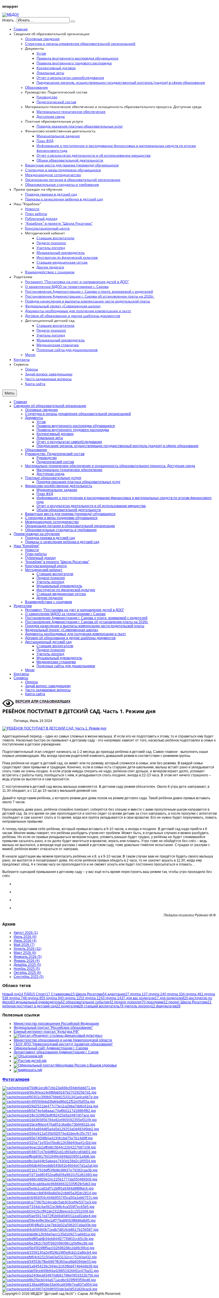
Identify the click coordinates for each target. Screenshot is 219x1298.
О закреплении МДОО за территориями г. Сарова (65, 614)
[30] (48, 1102)
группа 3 (176, 994)
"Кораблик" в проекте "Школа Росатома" (57, 562)
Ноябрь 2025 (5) (27, 969)
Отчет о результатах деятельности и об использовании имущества (91, 506)
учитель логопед (139, 1006)
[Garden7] (50, 1271)
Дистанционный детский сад (48, 642)
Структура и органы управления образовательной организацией (78, 414)
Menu (10, 393)
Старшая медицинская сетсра (61, 594)
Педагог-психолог (50, 578)
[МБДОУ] (10, 15)
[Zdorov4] (50, 1166)
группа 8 (36, 998)
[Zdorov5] (48, 1157)
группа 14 (115, 998)
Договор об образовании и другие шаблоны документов (70, 638)
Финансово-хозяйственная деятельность (58, 486)
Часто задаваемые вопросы (48, 690)
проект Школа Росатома (190, 1002)
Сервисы (21, 678)
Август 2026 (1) (26, 933)
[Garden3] (49, 1257)
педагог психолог (130, 1002)
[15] (49, 1234)
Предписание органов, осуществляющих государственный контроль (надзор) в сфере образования (117, 446)
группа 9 (55, 998)
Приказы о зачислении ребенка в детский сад (62, 542)
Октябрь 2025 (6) (27, 973)
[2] (49, 1216)
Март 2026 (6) (25, 953)
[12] (50, 1285)
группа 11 (74, 998)
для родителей (174, 998)
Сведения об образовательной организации (50, 406)
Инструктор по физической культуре (65, 590)
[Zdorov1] (50, 1129)
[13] (49, 1221)
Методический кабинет (43, 570)
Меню (30, 670)
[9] (49, 1193)
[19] (48, 1239)
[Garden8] (50, 1275)
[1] (49, 1147)
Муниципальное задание (56, 490)
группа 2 (157, 994)
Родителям (23, 606)
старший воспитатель (103, 1006)
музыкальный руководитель (40, 1002)
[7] (48, 1115)
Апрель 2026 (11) (27, 949)
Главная (20, 402)
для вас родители (142, 998)
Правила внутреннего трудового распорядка (72, 430)
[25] (49, 1088)
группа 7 (18, 998)
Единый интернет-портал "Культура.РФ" (46, 1032)
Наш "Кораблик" (26, 546)
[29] (47, 1243)
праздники (157, 1002)
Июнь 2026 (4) (25, 941)
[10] (49, 1184)
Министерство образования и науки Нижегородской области (63, 1040)
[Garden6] (49, 1253)
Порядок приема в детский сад (50, 538)
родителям (72, 1006)
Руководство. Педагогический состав (54, 454)
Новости (32, 550)
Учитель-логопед (50, 582)
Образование (36, 450)
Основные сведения (41, 410)
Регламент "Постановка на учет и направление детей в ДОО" (74, 610)
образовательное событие (89, 1002)
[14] (49, 1225)
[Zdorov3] (50, 1230)
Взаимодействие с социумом (48, 602)
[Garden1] (50, 1097)
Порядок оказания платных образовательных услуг (78, 482)
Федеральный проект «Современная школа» (61, 630)
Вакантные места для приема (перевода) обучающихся (70, 514)
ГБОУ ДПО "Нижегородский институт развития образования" (63, 1044)
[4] (50, 1170)
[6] (49, 1120)
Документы (34, 418)
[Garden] (50, 1175)
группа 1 (139, 994)
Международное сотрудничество (52, 522)
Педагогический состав (55, 462)
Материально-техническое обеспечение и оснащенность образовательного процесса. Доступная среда (110, 466)
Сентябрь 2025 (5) (29, 977)
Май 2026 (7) (24, 945)
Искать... (9, 20)
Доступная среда (50, 474)
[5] (49, 1289)
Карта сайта (35, 694)
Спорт (43, 994)
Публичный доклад (40, 558)
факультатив (168, 1006)
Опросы (31, 682)
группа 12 (95, 998)
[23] (50, 1266)
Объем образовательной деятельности (68, 510)
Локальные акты (49, 438)
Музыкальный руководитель (59, 586)
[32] (50, 1106)
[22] (49, 1152)
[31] (49, 1262)
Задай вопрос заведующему (48, 686)
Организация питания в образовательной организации (70, 526)
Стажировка (63, 994)
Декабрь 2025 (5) (27, 965)
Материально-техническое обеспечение (69, 470)
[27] (49, 1179)
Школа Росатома (91, 994)
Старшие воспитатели (54, 574)
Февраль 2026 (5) (28, 957)
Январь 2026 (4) (27, 961)
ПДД (29, 994)
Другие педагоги (49, 598)
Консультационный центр (46, 566)
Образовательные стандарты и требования (61, 530)
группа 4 (194, 994)
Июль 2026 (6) (25, 937)
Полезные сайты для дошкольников (65, 666)
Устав (41, 422)
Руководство (46, 458)
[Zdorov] (49, 1134)
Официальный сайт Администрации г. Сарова (51, 1048)
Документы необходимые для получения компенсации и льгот (75, 634)
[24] (49, 1092)
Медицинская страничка (56, 662)
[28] (47, 1138)
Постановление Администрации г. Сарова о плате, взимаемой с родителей (86, 618)
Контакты (21, 674)
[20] (48, 1189)
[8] (48, 1211)
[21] (49, 1143)
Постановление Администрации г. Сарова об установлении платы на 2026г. (86, 622)
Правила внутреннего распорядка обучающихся (75, 426)
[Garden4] (48, 1124)
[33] (49, 1111)
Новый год (12, 994)
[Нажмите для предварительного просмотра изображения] (54, 728)
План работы (36, 554)
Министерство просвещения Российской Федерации (56, 1024)
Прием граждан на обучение (37, 534)
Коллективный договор (55, 434)
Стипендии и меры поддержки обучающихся (61, 518)
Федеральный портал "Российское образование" (53, 1028)
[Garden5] (49, 1202)
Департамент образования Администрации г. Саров (56, 1052)
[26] (49, 1161)
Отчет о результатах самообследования (69, 442)
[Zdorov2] (48, 1207)
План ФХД (44, 494)
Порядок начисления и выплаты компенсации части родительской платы (84, 626)
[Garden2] (49, 1280)
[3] (48, 1248)
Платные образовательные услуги (53, 478)
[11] (50, 1198)
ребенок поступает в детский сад (31, 1006)
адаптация (118, 994)
